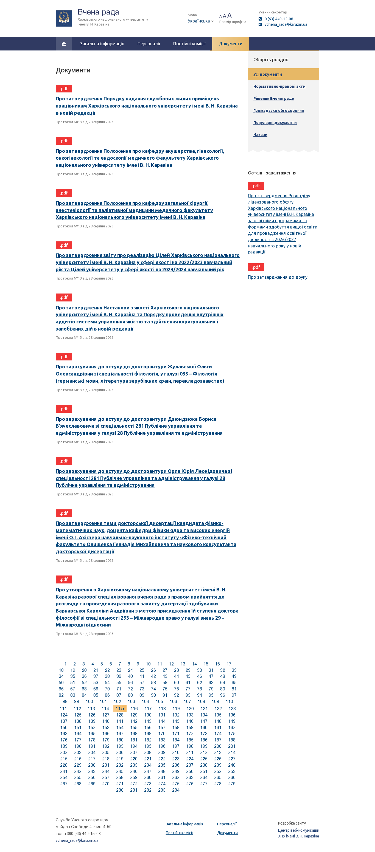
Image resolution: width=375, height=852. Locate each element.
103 (131, 701)
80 (222, 689)
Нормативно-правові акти (279, 86)
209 (162, 752)
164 (78, 733)
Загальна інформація (102, 43)
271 (120, 784)
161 (218, 727)
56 (130, 682)
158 (176, 727)
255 (78, 777)
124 (64, 715)
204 (92, 752)
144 (162, 721)
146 (190, 721)
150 (64, 727)
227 (232, 759)
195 (148, 746)
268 (78, 784)
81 (234, 689)
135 (218, 715)
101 (103, 701)
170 (162, 733)
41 (141, 676)
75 (165, 689)
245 (120, 771)
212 (204, 752)
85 (95, 695)
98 (65, 701)
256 (92, 777)
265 (218, 777)
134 (204, 715)
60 (176, 682)
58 (153, 682)
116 (134, 708)
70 (107, 689)
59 (165, 682)
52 (84, 682)
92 (176, 695)
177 (78, 740)
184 (176, 740)
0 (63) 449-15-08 (279, 19)
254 (64, 777)
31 (211, 670)
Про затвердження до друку (277, 277)
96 (222, 695)
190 (78, 746)
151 (78, 727)
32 (222, 670)
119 (176, 708)
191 (92, 746)
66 (61, 689)
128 (120, 715)
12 (171, 664)
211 (190, 752)
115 (120, 708)
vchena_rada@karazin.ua (286, 24)
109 (215, 701)
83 (72, 695)
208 (148, 752)
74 (153, 689)
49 (234, 676)
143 (148, 721)
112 (77, 708)
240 (232, 765)
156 (148, 727)
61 (188, 682)
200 (218, 746)
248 (162, 771)
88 (130, 695)
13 (182, 664)
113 (91, 708)
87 (118, 695)
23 (118, 670)
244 (106, 771)
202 (64, 752)
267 (64, 784)
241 (64, 771)
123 (232, 708)
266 (232, 777)
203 (78, 752)
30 (199, 670)
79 (211, 689)
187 (218, 740)
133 (190, 715)
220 (134, 759)
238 (204, 765)
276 (190, 784)
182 (148, 740)
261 (162, 777)
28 (176, 670)
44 (176, 676)
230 (92, 765)
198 (190, 746)
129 (134, 715)
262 (176, 777)
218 (106, 759)
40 (130, 676)
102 (117, 701)
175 (232, 733)
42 (153, 676)
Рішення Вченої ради (273, 98)
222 (162, 759)
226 (218, 759)
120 (190, 708)
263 (190, 777)
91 (165, 695)
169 (148, 733)
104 (145, 701)
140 (106, 721)
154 (120, 727)
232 (120, 765)
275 (176, 784)
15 (205, 664)
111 (63, 708)
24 (130, 670)
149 (232, 721)
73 (141, 689)
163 (64, 733)
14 (194, 664)
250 (190, 771)
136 (232, 715)
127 (106, 715)
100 (89, 701)
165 (92, 733)
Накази (260, 134)
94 (199, 695)
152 (92, 727)
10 (148, 664)
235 (162, 765)
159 (190, 727)
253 (232, 771)
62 (199, 682)
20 (84, 670)
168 (134, 733)
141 (120, 721)
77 (188, 689)
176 (64, 740)
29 (188, 670)
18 (61, 670)
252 (218, 771)
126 (92, 715)
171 (176, 733)
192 (106, 746)
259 (134, 777)
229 (78, 765)
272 (134, 784)
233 (134, 765)
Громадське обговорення (278, 110)
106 (173, 701)
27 (165, 670)
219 (120, 759)
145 (176, 721)
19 (72, 670)
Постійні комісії (189, 43)
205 (106, 752)
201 (232, 746)
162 (232, 727)
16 (217, 664)
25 (141, 670)
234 (148, 765)
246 (134, 771)
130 (148, 715)
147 (204, 721)
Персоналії (149, 43)
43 (165, 676)
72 (130, 689)
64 (222, 682)
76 (176, 689)
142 (134, 721)
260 (148, 777)
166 (106, 733)
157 (162, 727)
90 (153, 695)
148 (218, 721)
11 (159, 664)
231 (106, 765)
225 (204, 759)
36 (84, 676)
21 (95, 670)
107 (187, 701)
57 (141, 682)
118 (162, 708)
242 (78, 771)
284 (176, 790)
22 (107, 670)
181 (134, 740)
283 (162, 790)
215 (64, 759)
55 (118, 682)
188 (232, 740)
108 (201, 701)
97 (234, 695)
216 (78, 759)
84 (84, 695)
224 (190, 759)
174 (218, 733)
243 (92, 771)
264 (204, 777)
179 (106, 740)
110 (229, 701)
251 (204, 771)
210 (176, 752)
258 (120, 777)
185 (190, 740)
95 (211, 695)
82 (61, 695)
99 (76, 701)
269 (92, 784)
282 (148, 790)
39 (118, 676)
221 (148, 759)
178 (92, 740)
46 (199, 676)
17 (228, 664)
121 (204, 708)
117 (148, 708)
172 (190, 733)
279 (232, 784)
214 (232, 752)
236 (176, 765)
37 (95, 676)
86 (107, 695)
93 (188, 695)
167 (120, 733)
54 (107, 682)
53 (95, 682)
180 (120, 740)
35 (72, 676)
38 (107, 676)
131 (162, 715)
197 (176, 746)
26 (153, 670)
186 (204, 740)
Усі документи (267, 74)
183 (162, 740)
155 (134, 727)
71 (118, 689)
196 (162, 746)
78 (199, 689)
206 (120, 752)
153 (106, 727)
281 (134, 790)
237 (190, 765)
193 (120, 746)
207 (134, 752)
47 (211, 676)
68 (84, 689)
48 (222, 676)
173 (204, 733)
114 (105, 708)
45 (188, 676)
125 (78, 715)
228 (64, 765)
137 (64, 721)
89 (141, 695)
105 (159, 701)
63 (211, 682)
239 (218, 765)
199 (204, 746)
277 (204, 784)
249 (176, 771)
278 (218, 784)
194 (134, 746)
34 (61, 676)
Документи (230, 43)
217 (92, 759)
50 (61, 682)
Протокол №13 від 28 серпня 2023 (84, 122)
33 (234, 670)
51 (72, 682)
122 (218, 708)
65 (234, 682)
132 (176, 715)
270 (106, 784)
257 (106, 777)
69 (95, 689)
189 (64, 746)
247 (148, 771)
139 (92, 721)
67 (72, 689)
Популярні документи (275, 122)
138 (78, 721)
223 (176, 759)
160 (204, 727)
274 (162, 784)
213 (218, 752)
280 (120, 790)
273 (148, 784)
